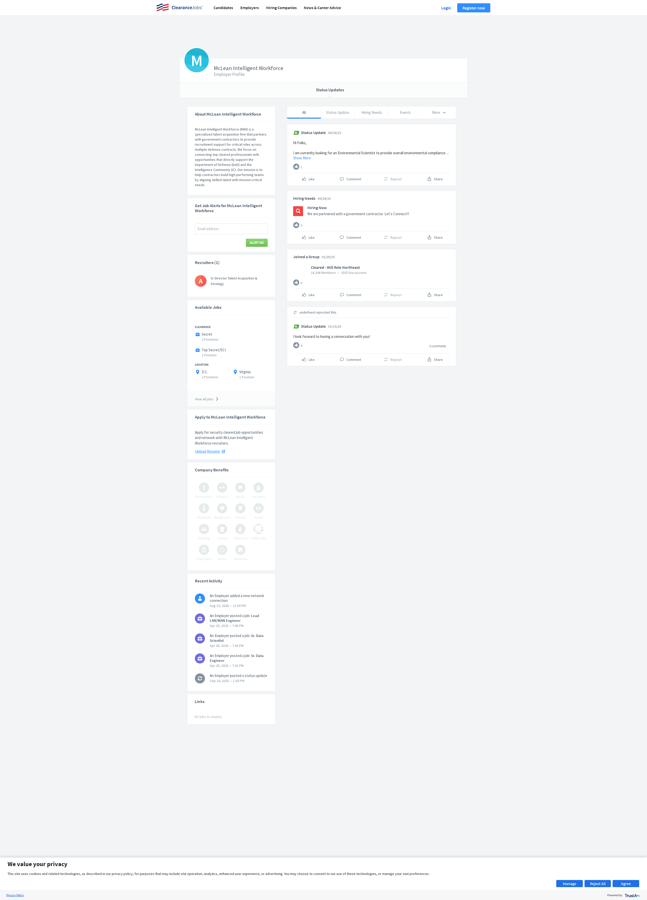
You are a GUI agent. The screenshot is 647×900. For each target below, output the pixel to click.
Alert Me (257, 242)
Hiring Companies (281, 7)
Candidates (223, 7)
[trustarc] (632, 895)
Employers (249, 7)
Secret (207, 334)
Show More (302, 158)
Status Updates (330, 90)
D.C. (205, 371)
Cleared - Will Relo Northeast (335, 267)
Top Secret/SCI (214, 349)
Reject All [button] (598, 883)
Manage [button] (569, 883)
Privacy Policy (15, 895)
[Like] (296, 167)
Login (446, 7)
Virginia (245, 371)
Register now (474, 7)
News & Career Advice (322, 7)
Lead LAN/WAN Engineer (234, 618)
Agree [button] (626, 883)
